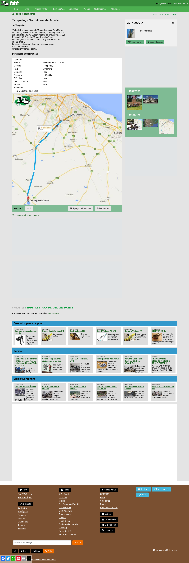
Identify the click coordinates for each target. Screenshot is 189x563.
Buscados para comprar (27, 323)
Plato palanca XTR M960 (108, 359)
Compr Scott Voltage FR (53, 331)
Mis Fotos (134, 91)
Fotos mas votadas (67, 534)
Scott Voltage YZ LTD (106, 331)
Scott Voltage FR (77, 331)
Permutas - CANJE (109, 507)
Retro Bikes (64, 521)
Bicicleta (27, 504)
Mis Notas (135, 115)
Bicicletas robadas (24, 378)
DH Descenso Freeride (69, 504)
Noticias (21, 518)
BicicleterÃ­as (58, 9)
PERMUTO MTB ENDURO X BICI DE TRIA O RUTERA (161, 361)
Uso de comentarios (46, 560)
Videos (86, 9)
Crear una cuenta (180, 3)
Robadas (22, 515)
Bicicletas (73, 9)
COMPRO (104, 494)
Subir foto (144, 489)
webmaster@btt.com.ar (166, 550)
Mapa (37, 551)
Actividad (148, 31)
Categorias (105, 501)
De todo (62, 518)
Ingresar (162, 3)
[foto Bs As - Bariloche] (135, 96)
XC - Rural (64, 494)
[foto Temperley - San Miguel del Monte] (167, 120)
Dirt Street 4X (65, 507)
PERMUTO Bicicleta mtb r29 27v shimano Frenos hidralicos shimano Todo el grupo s (26, 362)
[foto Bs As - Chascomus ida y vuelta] (135, 120)
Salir (49, 551)
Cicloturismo (100, 9)
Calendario (23, 522)
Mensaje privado (136, 42)
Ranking (63, 528)
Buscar (103, 504)
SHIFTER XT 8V (159, 331)
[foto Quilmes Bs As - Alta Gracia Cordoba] (151, 96)
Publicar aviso (162, 489)
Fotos (26, 9)
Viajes (62, 501)
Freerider (22, 528)
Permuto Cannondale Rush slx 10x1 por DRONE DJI (133, 361)
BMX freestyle (65, 511)
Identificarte (53, 313)
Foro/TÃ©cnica (25, 494)
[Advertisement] (59, 237)
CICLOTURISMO (25, 14)
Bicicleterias (110, 519)
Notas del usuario (156, 42)
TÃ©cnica (22, 508)
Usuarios (115, 9)
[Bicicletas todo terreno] (31, 3)
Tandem (21, 525)
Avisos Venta (41, 9)
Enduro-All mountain (68, 524)
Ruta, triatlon (65, 514)
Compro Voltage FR (133, 331)
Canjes (17, 351)
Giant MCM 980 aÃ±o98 (25, 386)
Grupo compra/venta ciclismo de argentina (51, 360)
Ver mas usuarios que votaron (25, 215)
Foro (16, 9)
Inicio (25, 551)
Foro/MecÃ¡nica (25, 497)
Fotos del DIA (65, 531)
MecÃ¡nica (23, 512)
